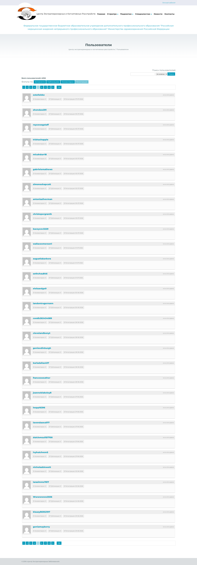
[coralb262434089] (27, 321)
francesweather (41, 378)
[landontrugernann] (27, 306)
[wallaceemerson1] (27, 246)
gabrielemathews (42, 169)
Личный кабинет (168, 3)
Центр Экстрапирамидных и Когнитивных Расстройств (65, 14)
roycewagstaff (41, 125)
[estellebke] (27, 98)
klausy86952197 (41, 512)
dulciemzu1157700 (43, 437)
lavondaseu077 (41, 422)
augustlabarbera (42, 258)
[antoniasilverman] (27, 202)
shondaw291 (40, 110)
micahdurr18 (40, 154)
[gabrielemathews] (27, 172)
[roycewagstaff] (27, 127)
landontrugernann (43, 303)
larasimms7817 (41, 482)
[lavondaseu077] (27, 425)
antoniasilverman (42, 199)
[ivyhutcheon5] (27, 455)
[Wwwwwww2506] (27, 500)
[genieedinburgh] (27, 351)
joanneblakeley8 (42, 392)
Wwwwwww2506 (42, 497)
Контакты (169, 14)
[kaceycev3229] (27, 232)
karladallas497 (41, 363)
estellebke (39, 95)
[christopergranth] (27, 217)
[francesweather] (27, 381)
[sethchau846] (27, 276)
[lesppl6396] (27, 410)
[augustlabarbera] (27, 261)
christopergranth (42, 214)
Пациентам (126, 14)
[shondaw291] (27, 113)
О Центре (112, 14)
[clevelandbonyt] (27, 336)
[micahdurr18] (27, 157)
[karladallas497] (27, 366)
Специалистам (142, 14)
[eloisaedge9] (27, 291)
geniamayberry (41, 527)
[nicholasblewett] (27, 470)
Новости (158, 14)
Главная (101, 14)
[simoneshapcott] (27, 187)
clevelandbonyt (41, 333)
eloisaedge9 (40, 288)
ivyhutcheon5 (40, 452)
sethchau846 (40, 273)
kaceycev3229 (40, 229)
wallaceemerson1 (42, 244)
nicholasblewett (42, 467)
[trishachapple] (27, 142)
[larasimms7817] (27, 485)
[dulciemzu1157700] (27, 440)
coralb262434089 (42, 318)
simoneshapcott (42, 184)
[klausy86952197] (27, 515)
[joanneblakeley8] (27, 395)
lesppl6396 (39, 407)
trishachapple (40, 139)
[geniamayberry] (27, 529)
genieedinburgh (42, 348)
